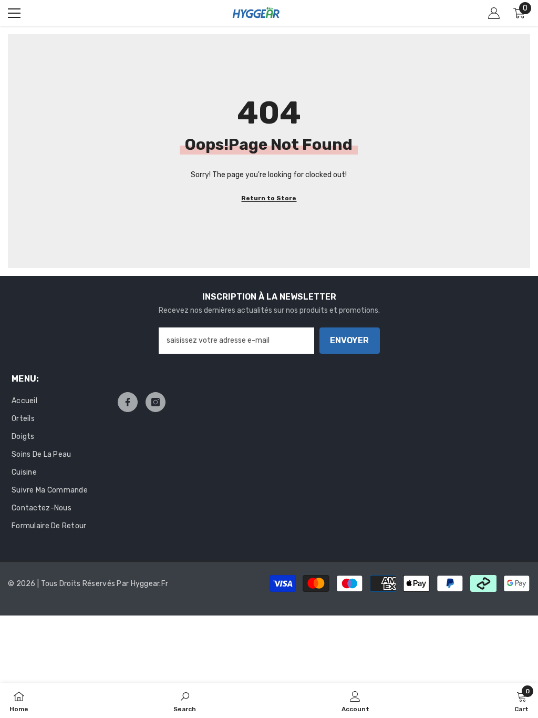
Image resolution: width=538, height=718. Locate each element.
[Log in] (494, 13)
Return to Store (268, 198)
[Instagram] (155, 402)
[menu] (14, 13)
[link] (184, 700)
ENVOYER (349, 340)
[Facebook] (128, 402)
